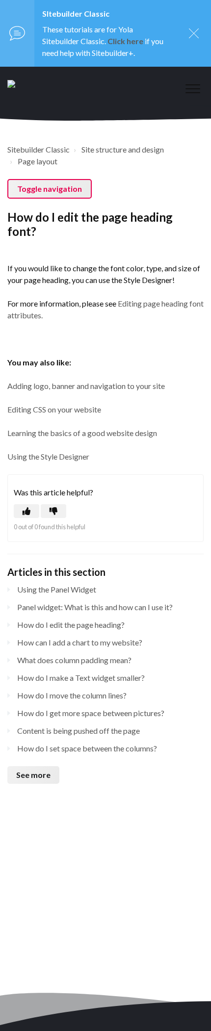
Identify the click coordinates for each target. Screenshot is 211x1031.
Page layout (37, 161)
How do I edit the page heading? (71, 624)
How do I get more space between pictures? (90, 713)
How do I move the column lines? (72, 695)
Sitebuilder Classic (38, 149)
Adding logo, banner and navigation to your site (86, 385)
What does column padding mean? (74, 660)
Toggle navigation (49, 188)
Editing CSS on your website (54, 409)
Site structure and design (122, 149)
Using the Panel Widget (56, 589)
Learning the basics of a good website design (82, 433)
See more (33, 774)
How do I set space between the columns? (87, 748)
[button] (193, 88)
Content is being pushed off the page (78, 730)
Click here (125, 41)
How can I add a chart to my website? (79, 642)
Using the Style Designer (48, 456)
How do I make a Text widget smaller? (81, 677)
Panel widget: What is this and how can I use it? (95, 607)
